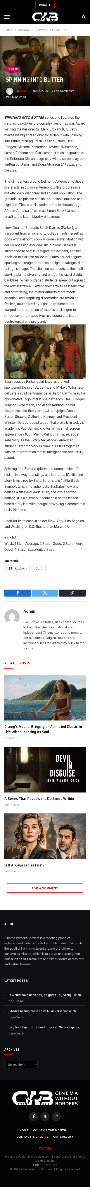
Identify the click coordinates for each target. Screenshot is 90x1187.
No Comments (65, 91)
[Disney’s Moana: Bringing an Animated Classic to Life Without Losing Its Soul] (45, 697)
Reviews (13, 69)
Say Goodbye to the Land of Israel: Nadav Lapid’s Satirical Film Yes (44, 1029)
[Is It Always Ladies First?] (45, 836)
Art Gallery (63, 1136)
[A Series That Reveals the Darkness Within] (45, 769)
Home (23, 1130)
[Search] (83, 17)
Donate (45, 4)
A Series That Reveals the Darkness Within (39, 799)
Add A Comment (45, 888)
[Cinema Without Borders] (45, 17)
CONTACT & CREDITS (32, 1136)
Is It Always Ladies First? (24, 865)
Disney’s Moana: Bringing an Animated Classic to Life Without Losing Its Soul (43, 729)
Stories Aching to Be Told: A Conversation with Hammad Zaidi (42, 1013)
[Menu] (7, 17)
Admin (24, 91)
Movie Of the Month (49, 1130)
